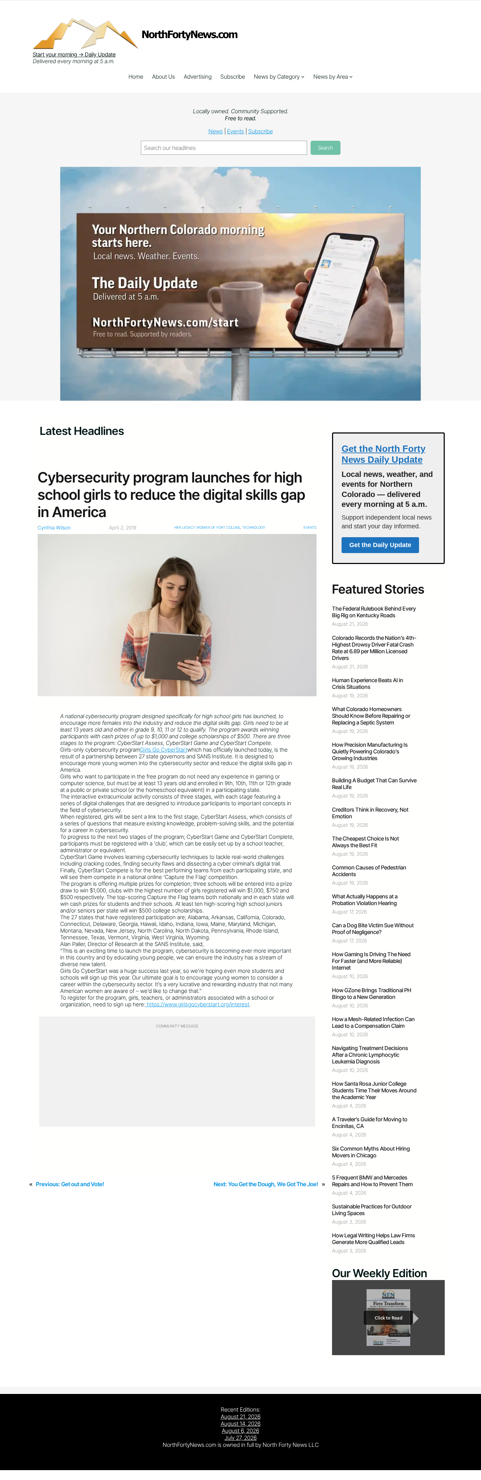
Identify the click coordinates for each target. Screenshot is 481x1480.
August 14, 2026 (241, 1423)
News (215, 131)
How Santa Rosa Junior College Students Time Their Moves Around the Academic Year (374, 1090)
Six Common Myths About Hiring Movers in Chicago (371, 1152)
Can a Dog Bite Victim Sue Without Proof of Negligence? (373, 928)
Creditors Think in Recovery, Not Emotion (370, 813)
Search (325, 148)
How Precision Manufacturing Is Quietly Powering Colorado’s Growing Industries (370, 751)
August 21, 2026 (241, 1416)
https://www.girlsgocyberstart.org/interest (198, 1004)
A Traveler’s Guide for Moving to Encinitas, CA (369, 1122)
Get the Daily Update (380, 544)
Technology (253, 527)
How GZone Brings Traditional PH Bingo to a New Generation (371, 993)
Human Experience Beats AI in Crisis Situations (367, 683)
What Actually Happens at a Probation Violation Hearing (365, 899)
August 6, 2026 (240, 1430)
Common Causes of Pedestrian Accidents (369, 871)
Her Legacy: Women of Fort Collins (207, 527)
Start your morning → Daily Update (74, 54)
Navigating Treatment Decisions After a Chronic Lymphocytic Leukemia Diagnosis (370, 1055)
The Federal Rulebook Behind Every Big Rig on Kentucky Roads (374, 612)
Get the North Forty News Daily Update (383, 454)
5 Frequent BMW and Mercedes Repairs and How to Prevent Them (372, 1181)
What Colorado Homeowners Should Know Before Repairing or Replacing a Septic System (371, 716)
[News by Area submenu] (351, 76)
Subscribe (260, 131)
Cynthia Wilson (54, 527)
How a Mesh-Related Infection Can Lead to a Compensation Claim (373, 1022)
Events (235, 131)
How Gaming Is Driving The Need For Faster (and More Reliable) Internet (371, 961)
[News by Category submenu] (303, 76)
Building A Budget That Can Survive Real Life (374, 783)
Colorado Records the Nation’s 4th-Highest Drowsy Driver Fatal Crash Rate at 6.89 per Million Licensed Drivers (374, 648)
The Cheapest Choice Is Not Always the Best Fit (365, 842)
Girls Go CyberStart (163, 749)
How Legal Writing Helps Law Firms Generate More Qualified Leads (373, 1238)
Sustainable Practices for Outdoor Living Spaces (372, 1210)
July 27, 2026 (241, 1437)
